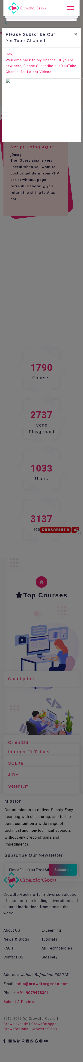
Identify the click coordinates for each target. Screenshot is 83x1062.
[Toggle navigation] (70, 8)
